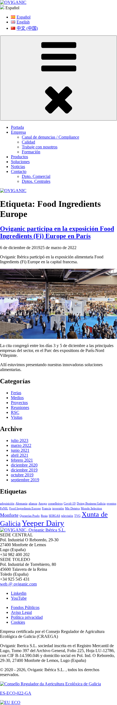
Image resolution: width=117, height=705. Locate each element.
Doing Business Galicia (91, 503)
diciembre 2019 (24, 470)
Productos (19, 156)
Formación (31, 152)
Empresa (18, 132)
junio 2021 (20, 450)
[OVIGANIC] (13, 2)
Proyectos (19, 402)
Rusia (44, 515)
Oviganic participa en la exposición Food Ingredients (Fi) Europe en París (57, 232)
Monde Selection (91, 508)
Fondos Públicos (25, 607)
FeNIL (4, 508)
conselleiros (55, 503)
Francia (46, 508)
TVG (77, 515)
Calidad (28, 142)
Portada (17, 127)
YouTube (19, 598)
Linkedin (18, 593)
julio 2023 (19, 440)
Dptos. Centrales (36, 181)
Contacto (18, 171)
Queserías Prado (30, 515)
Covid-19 (70, 503)
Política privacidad (27, 617)
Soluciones (20, 161)
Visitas (16, 417)
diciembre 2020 (24, 465)
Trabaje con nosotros (39, 147)
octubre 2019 (22, 475)
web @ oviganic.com (18, 584)
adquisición (7, 503)
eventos (111, 503)
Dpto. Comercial (36, 176)
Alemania (21, 503)
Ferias (16, 392)
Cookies (18, 622)
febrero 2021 (22, 460)
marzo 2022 (21, 445)
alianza (33, 503)
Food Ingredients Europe (25, 508)
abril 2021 (19, 455)
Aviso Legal (21, 612)
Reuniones (20, 407)
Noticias (18, 166)
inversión (58, 508)
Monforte (9, 515)
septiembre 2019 (25, 479)
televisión (67, 515)
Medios (17, 397)
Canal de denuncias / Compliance (50, 137)
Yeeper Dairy (43, 523)
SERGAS (54, 515)
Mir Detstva (72, 508)
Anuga (42, 503)
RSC (15, 412)
